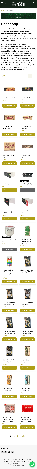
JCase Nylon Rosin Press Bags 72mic (26, 271)
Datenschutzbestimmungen (12, 461)
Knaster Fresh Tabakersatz (25, 389)
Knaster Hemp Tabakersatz (7, 389)
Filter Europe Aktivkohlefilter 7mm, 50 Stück (7, 419)
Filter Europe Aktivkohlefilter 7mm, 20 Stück (25, 419)
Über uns (22, 459)
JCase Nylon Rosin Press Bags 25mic (8, 303)
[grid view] (30, 76)
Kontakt (29, 459)
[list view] (34, 76)
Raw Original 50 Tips (9, 98)
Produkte (14, 459)
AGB (23, 461)
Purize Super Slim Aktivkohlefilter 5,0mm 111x (26, 241)
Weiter (23, 436)
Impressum (30, 461)
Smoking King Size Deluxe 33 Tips (8, 212)
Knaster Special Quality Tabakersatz (27, 361)
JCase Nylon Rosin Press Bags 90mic (8, 332)
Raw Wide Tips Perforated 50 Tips (8, 127)
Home (3, 10)
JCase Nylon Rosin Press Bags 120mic (26, 332)
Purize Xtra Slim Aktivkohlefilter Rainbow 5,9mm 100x (7, 273)
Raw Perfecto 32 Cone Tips (26, 127)
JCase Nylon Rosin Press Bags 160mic (8, 361)
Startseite (7, 459)
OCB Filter (5, 184)
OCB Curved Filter (26, 184)
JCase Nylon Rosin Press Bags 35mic (26, 303)
